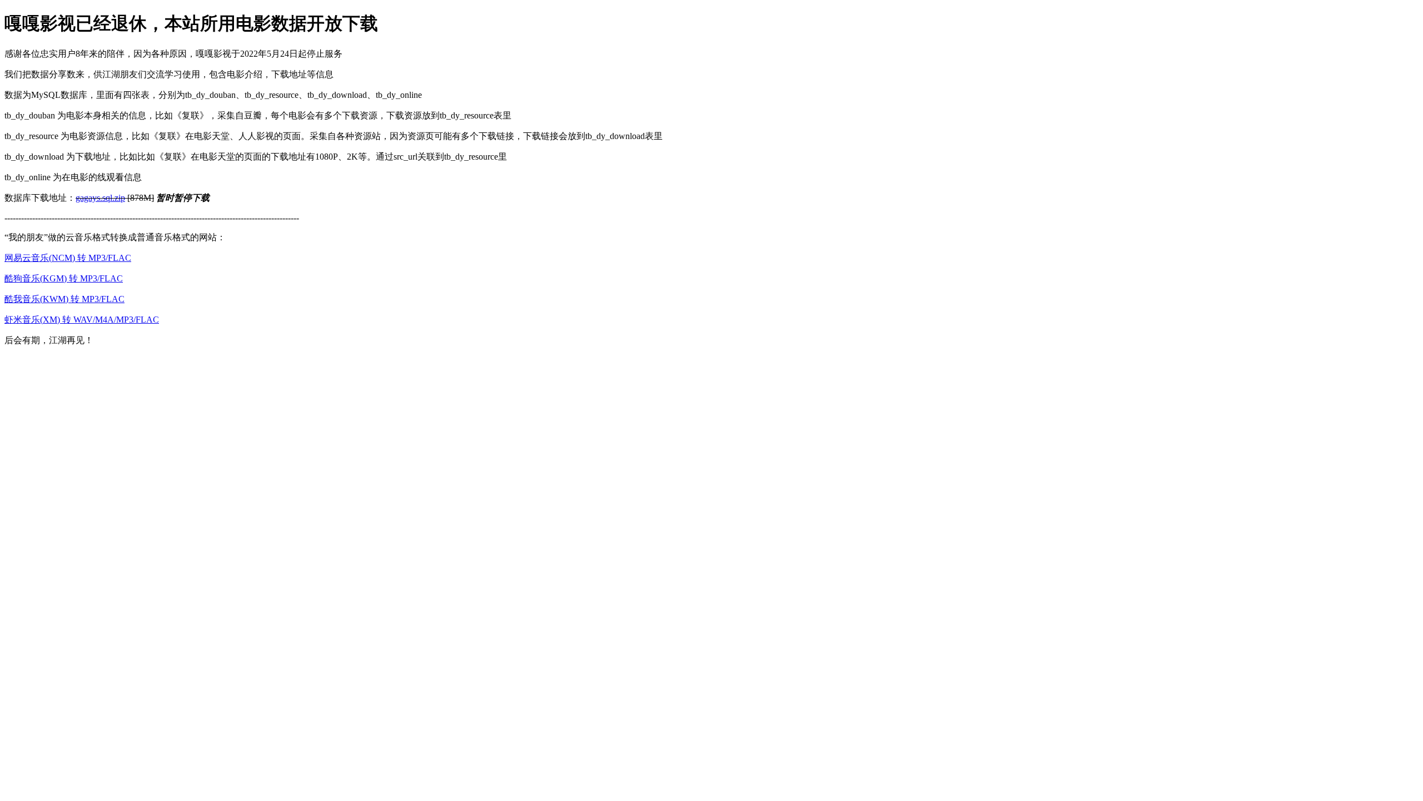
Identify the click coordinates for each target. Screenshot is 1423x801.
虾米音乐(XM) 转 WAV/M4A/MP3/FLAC (81, 319)
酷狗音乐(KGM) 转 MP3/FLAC (63, 278)
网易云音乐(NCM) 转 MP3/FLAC (67, 258)
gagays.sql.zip (100, 197)
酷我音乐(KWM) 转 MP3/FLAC (64, 299)
